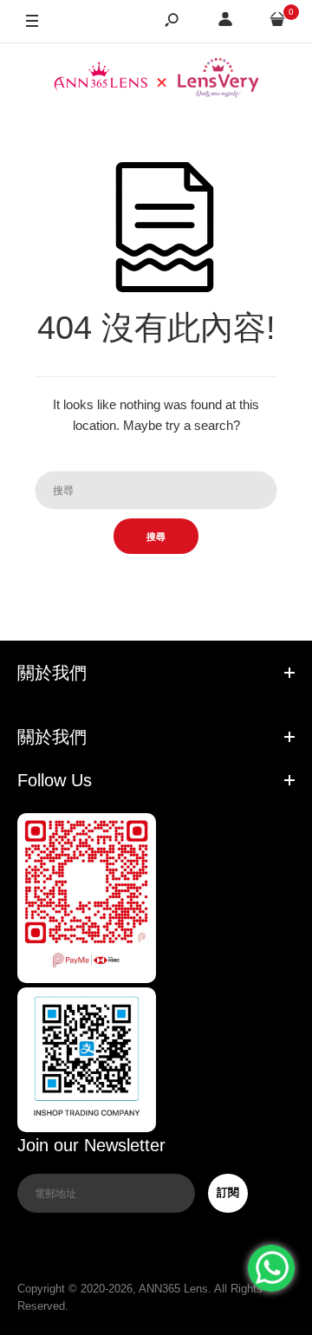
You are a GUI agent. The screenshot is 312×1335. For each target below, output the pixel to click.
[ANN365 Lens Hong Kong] (156, 80)
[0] (277, 22)
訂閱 (228, 1192)
